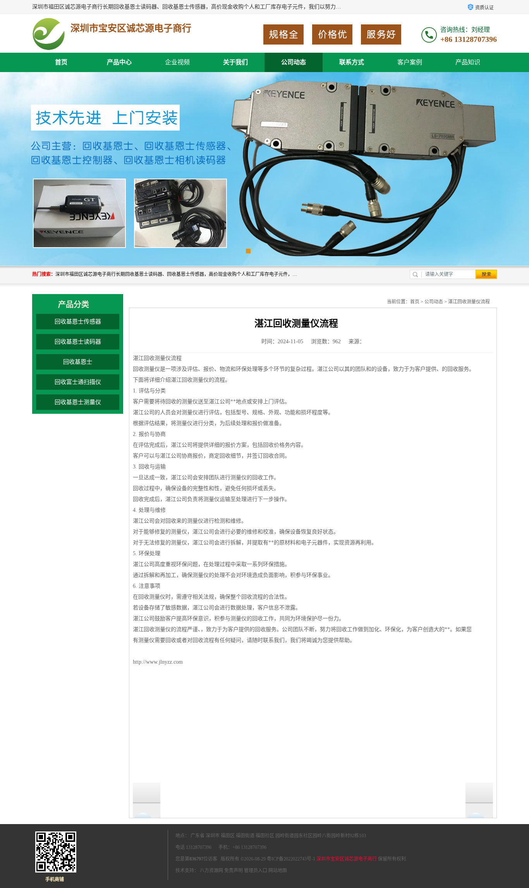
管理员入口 (255, 870)
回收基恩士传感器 (78, 321)
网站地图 (277, 870)
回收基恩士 (77, 362)
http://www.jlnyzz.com (158, 662)
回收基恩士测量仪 (78, 402)
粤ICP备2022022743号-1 (291, 859)
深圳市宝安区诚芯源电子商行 (346, 859)
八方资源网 (211, 870)
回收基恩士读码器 (78, 342)
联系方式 (351, 62)
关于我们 (235, 62)
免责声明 (233, 870)
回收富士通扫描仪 (78, 382)
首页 (61, 62)
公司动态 (293, 62)
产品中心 (119, 62)
